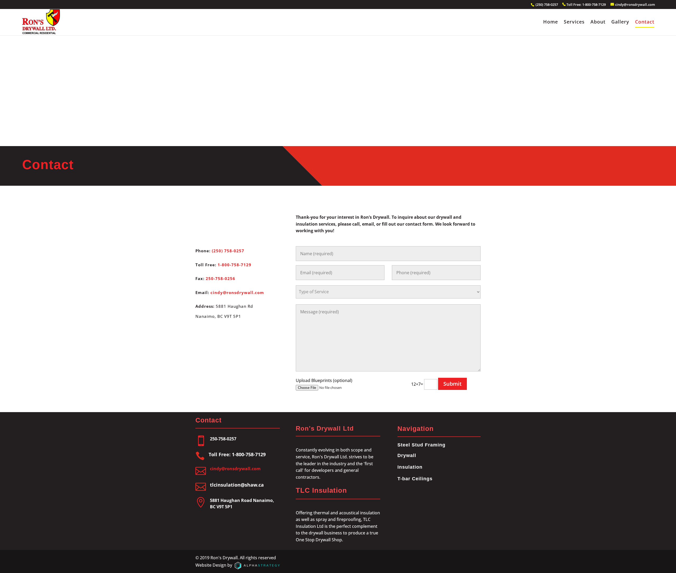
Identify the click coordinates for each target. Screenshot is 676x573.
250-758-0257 (223, 439)
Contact (644, 22)
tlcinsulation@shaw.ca (237, 485)
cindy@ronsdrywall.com (237, 292)
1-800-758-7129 (234, 264)
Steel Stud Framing (421, 445)
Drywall (406, 455)
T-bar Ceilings (415, 478)
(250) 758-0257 (546, 4)
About (597, 22)
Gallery (620, 22)
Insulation (409, 467)
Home (550, 22)
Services (574, 22)
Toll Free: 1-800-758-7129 (586, 4)
